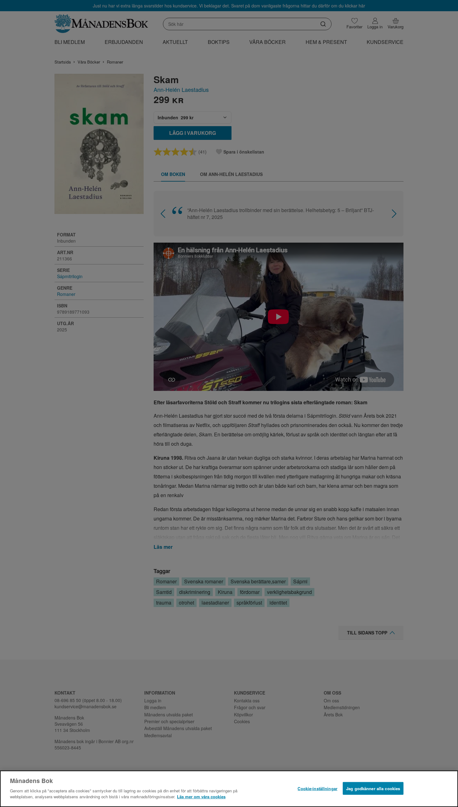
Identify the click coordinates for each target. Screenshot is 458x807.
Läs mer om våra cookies (201, 797)
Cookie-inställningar (317, 788)
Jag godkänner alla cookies (373, 788)
